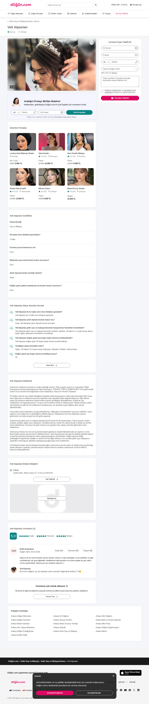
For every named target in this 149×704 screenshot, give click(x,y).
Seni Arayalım (79, 112)
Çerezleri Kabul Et (55, 693)
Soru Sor (50, 365)
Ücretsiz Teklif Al (122, 98)
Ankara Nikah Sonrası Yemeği (65, 624)
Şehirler (121, 682)
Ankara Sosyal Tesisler (62, 620)
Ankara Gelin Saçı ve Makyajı (65, 631)
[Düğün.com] (20, 5)
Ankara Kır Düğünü (61, 616)
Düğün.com (13, 661)
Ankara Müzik (101, 631)
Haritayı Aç (51, 499)
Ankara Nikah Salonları (20, 624)
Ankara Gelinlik (59, 627)
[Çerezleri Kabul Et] (113, 676)
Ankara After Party (103, 624)
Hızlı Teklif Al (123, 14)
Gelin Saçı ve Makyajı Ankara (53, 661)
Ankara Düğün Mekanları (21, 616)
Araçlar (107, 14)
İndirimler (73, 14)
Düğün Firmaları (37, 14)
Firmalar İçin (137, 5)
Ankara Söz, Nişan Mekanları (22, 627)
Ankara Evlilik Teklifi (19, 635)
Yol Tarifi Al (50, 479)
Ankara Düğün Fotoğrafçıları (22, 631)
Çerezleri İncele (94, 693)
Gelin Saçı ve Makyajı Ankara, (21, 21)
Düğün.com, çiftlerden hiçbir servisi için (51, 117)
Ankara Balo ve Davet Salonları (108, 620)
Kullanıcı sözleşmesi (113, 90)
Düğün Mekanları (16, 14)
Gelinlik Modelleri (91, 14)
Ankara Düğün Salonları (20, 620)
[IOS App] (131, 673)
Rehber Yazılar (56, 14)
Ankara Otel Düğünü (104, 616)
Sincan (36, 21)
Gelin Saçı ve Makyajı (30, 661)
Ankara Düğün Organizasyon (107, 627)
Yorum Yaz (50, 597)
